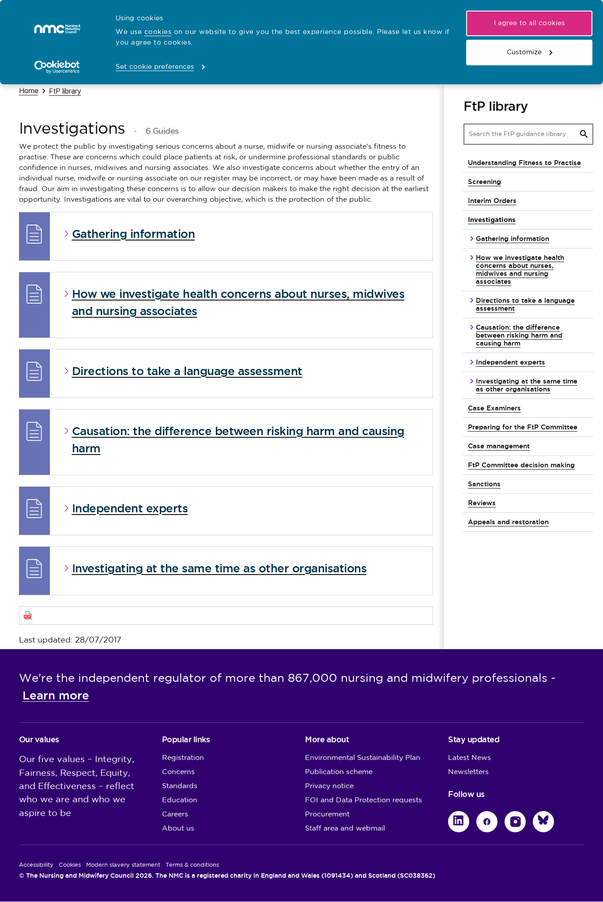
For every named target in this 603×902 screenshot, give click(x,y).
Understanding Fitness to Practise (524, 162)
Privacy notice (329, 786)
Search (584, 134)
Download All (230, 615)
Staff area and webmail (345, 828)
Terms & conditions (192, 865)
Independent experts (510, 362)
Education (179, 800)
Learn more (56, 695)
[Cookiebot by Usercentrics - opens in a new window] (57, 67)
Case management (499, 446)
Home (28, 90)
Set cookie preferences (155, 67)
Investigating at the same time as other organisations (526, 385)
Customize (524, 52)
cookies (158, 32)
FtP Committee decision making (521, 465)
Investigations (492, 219)
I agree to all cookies (529, 23)
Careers (175, 814)
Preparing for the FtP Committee (522, 427)
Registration (183, 758)
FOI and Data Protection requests (363, 800)
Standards (179, 786)
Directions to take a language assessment (525, 304)
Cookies (70, 865)
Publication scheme (339, 772)
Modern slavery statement (123, 865)
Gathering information (512, 238)
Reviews (482, 503)
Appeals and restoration (508, 522)
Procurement (327, 814)
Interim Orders (492, 200)
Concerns (178, 772)
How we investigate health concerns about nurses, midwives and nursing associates (520, 269)
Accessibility (36, 865)
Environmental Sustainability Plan (362, 758)
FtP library (65, 90)
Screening (484, 181)
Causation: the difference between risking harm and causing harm (519, 335)
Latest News (469, 758)
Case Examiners (494, 408)
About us (178, 828)
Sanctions (484, 484)
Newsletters (468, 772)
